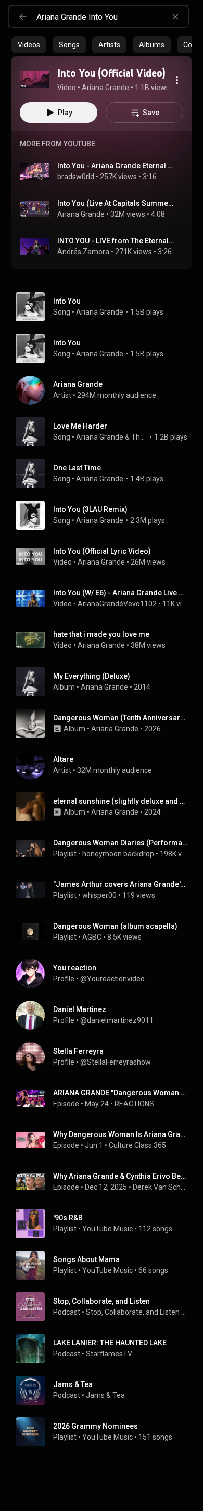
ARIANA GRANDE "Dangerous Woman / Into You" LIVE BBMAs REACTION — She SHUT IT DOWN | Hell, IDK (120, 1093)
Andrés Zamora (83, 251)
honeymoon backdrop (118, 854)
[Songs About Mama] (105, 1265)
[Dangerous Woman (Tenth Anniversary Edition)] (105, 723)
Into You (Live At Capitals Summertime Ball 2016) (116, 203)
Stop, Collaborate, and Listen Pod (137, 1312)
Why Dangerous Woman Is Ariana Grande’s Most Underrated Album (120, 1134)
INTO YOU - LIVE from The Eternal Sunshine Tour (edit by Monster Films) (116, 240)
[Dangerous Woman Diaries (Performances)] (105, 848)
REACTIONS (134, 1104)
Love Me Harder (80, 426)
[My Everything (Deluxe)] (105, 682)
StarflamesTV (109, 1354)
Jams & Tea (105, 1395)
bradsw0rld (75, 176)
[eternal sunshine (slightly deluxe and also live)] (105, 807)
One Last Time (77, 468)
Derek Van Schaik (160, 1187)
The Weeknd (139, 437)
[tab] (28, 44)
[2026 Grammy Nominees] (105, 1432)
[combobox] (112, 16)
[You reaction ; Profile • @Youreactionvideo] (105, 973)
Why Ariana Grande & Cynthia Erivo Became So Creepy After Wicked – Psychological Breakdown (120, 1176)
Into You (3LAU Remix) (90, 509)
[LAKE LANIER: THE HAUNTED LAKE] (105, 1348)
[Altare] (105, 765)
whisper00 (99, 895)
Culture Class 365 (137, 1145)
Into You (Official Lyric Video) (102, 551)
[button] (34, 79)
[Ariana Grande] (105, 390)
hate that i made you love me (101, 634)
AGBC (92, 937)
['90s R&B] (105, 1223)
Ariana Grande (81, 214)
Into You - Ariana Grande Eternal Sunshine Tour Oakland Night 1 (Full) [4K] (116, 165)
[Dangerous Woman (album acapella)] (105, 932)
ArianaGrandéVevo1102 (117, 604)
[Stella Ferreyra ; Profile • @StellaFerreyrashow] (105, 1057)
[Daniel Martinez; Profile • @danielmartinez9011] (105, 1015)
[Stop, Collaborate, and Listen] (105, 1307)
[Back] (23, 16)
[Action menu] (177, 80)
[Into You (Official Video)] (34, 79)
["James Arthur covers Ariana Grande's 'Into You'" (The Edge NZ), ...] (105, 890)
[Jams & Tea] (105, 1390)
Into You (67, 301)
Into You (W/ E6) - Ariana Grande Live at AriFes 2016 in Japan (120, 593)
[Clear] (175, 16)
